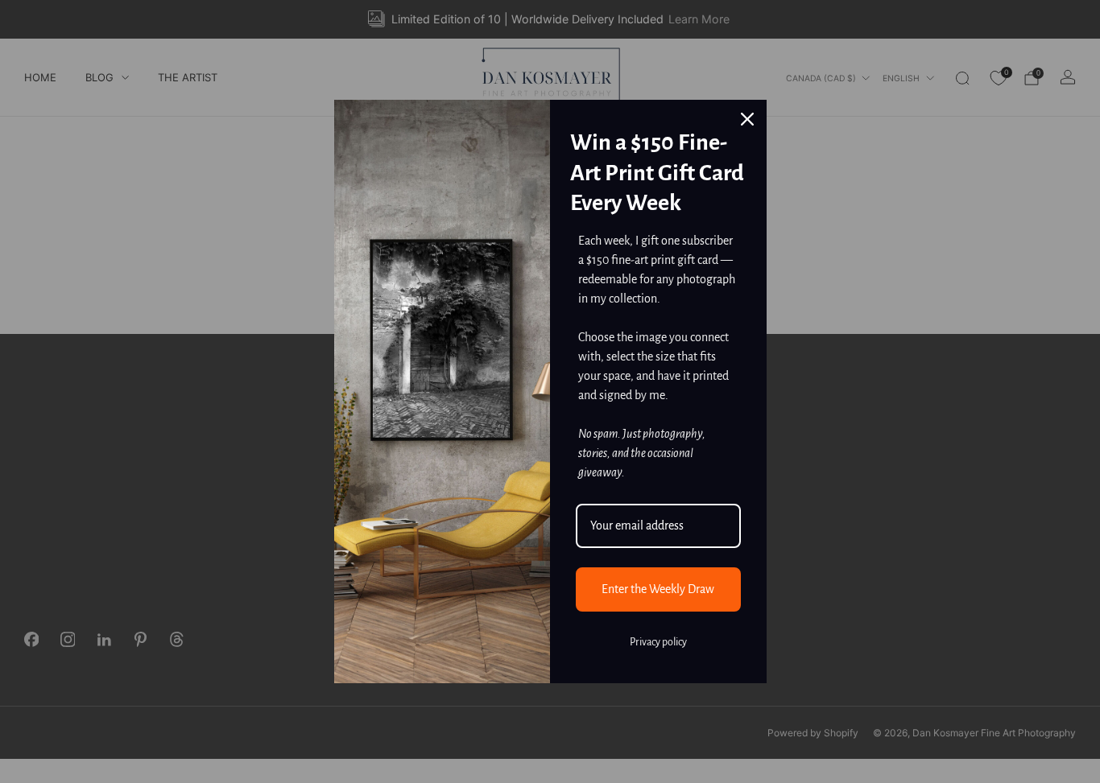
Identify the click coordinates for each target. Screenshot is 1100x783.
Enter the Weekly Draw (658, 589)
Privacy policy (658, 642)
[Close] (747, 119)
